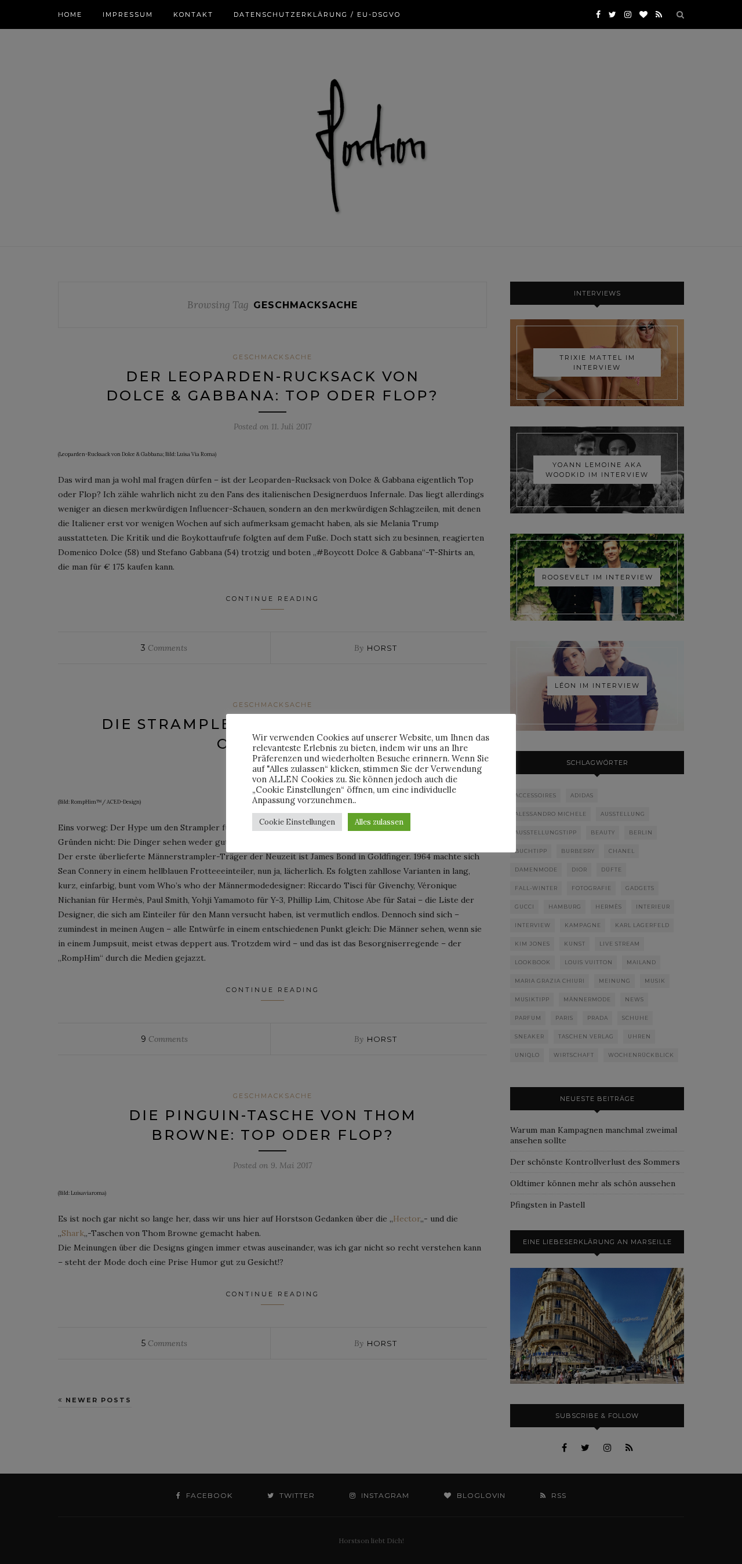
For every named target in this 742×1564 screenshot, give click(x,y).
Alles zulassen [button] (379, 822)
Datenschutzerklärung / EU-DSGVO (317, 14)
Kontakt (193, 14)
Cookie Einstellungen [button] (297, 822)
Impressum (128, 14)
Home (70, 14)
